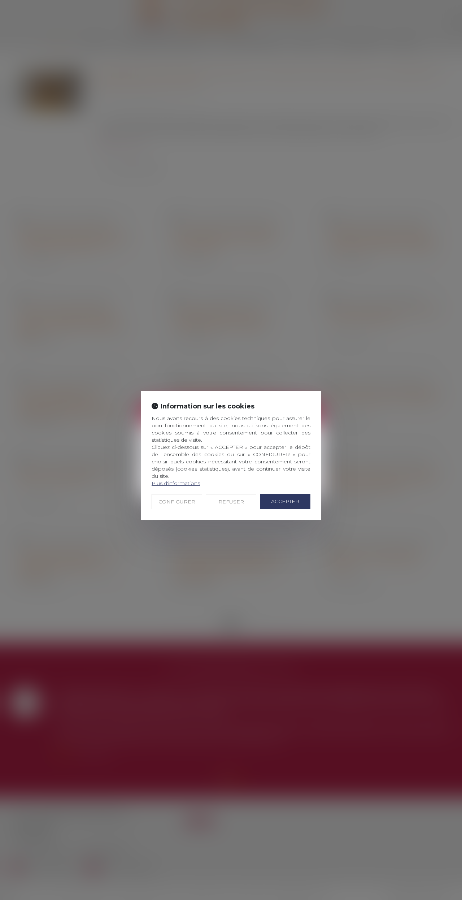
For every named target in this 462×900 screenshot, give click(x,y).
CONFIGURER (176, 501)
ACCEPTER (285, 501)
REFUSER (231, 501)
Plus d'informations (176, 483)
